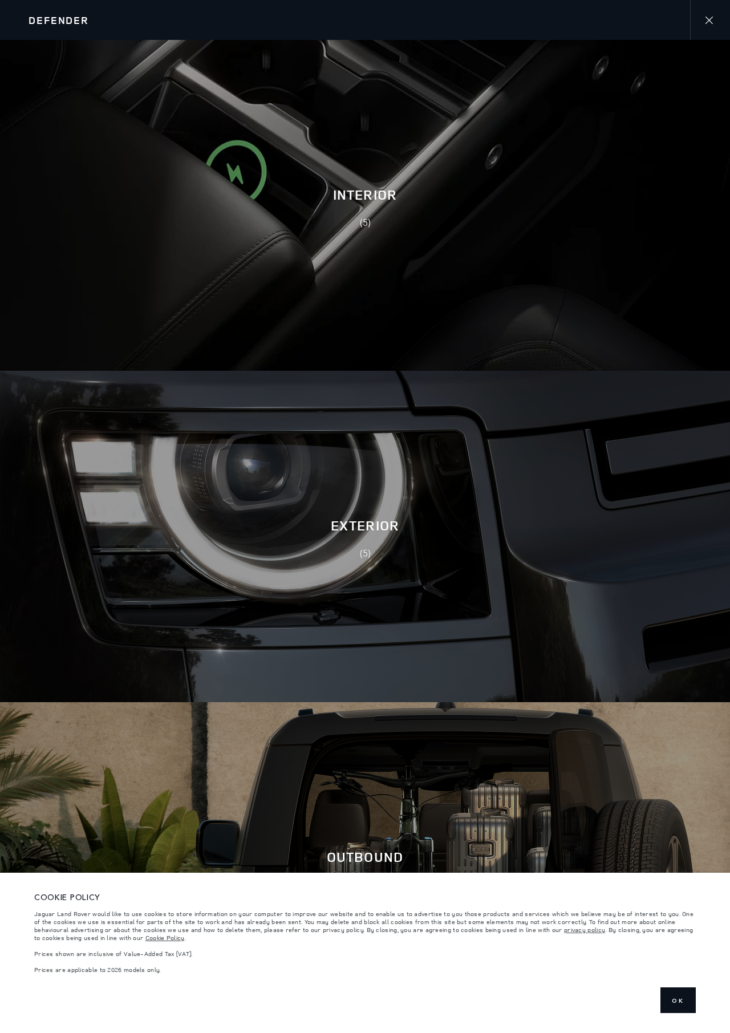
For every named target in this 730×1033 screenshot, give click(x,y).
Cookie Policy (165, 938)
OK (678, 1000)
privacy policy (584, 930)
